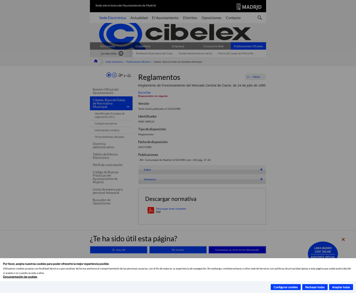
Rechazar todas (315, 287)
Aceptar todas (341, 287)
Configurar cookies (286, 287)
